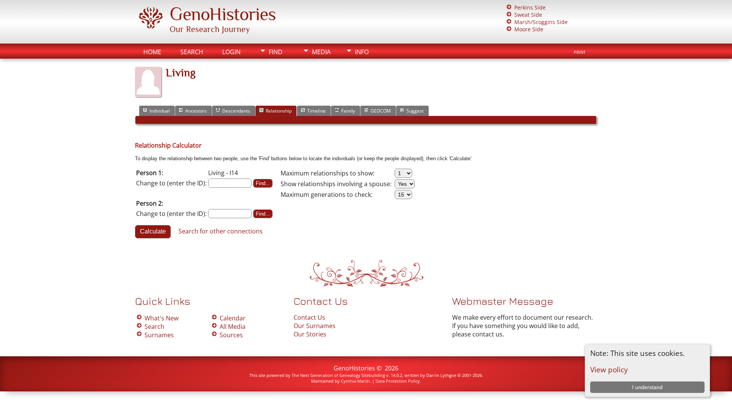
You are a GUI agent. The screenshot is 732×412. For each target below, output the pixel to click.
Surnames (159, 335)
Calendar (233, 318)
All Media (233, 326)
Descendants (236, 111)
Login (231, 52)
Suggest (415, 111)
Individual (159, 111)
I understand (647, 387)
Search (191, 52)
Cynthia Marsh (355, 381)
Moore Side (528, 29)
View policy (609, 369)
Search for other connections (220, 231)
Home (152, 52)
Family (348, 111)
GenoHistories (223, 14)
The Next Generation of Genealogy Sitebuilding (338, 375)
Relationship (279, 111)
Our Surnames (315, 326)
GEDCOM (381, 111)
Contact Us (309, 317)
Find (276, 52)
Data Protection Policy (398, 381)
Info (362, 52)
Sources (231, 335)
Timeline (316, 111)
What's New (161, 318)
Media (321, 52)
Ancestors (196, 111)
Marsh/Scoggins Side (541, 22)
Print (580, 52)
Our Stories (310, 334)
